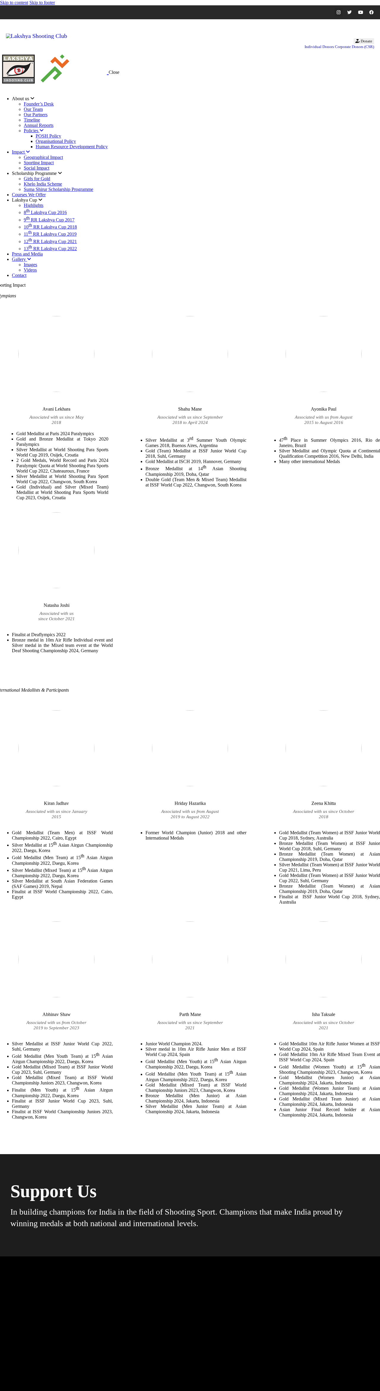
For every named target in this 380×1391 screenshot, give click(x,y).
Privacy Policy (121, 1378)
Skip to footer (42, 2)
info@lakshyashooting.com (160, 1334)
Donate (366, 41)
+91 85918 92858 (154, 1351)
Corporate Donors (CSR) (354, 46)
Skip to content (14, 2)
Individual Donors (319, 46)
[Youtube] (361, 12)
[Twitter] (350, 12)
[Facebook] (372, 12)
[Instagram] (339, 12)
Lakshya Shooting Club (26, 1378)
